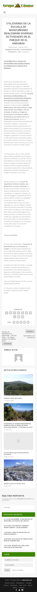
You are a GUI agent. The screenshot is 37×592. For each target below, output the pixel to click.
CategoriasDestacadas (12, 49)
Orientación (13, 585)
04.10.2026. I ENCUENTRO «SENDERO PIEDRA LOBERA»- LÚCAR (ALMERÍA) (16, 526)
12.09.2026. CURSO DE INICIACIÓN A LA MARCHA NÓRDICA (17, 533)
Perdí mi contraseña (17, 570)
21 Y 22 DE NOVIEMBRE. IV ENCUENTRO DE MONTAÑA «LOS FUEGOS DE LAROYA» (18, 520)
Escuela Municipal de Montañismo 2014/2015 (16, 453)
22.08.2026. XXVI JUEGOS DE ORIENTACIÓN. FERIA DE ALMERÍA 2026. (18, 540)
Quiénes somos (10, 583)
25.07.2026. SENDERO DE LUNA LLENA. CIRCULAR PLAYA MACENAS (16, 546)
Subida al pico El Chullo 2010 (14, 483)
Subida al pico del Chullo (13, 398)
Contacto (21, 588)
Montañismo (12, 52)
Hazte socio (22, 585)
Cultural (6, 585)
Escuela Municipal (26, 49)
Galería (15, 588)
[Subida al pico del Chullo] (18, 384)
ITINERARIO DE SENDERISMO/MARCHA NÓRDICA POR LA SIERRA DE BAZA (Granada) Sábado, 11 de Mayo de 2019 (18, 425)
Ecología (28, 583)
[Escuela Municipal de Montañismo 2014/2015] (18, 441)
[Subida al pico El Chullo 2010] (18, 470)
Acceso (7, 570)
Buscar (30, 585)
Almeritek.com (27, 580)
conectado (20, 499)
